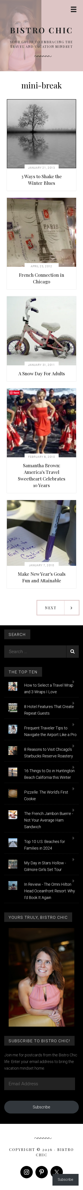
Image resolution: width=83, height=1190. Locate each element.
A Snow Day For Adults (41, 373)
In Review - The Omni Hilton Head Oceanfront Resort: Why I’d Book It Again (49, 891)
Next (50, 607)
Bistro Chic (41, 30)
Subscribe (41, 1107)
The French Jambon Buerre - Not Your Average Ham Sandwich (48, 820)
